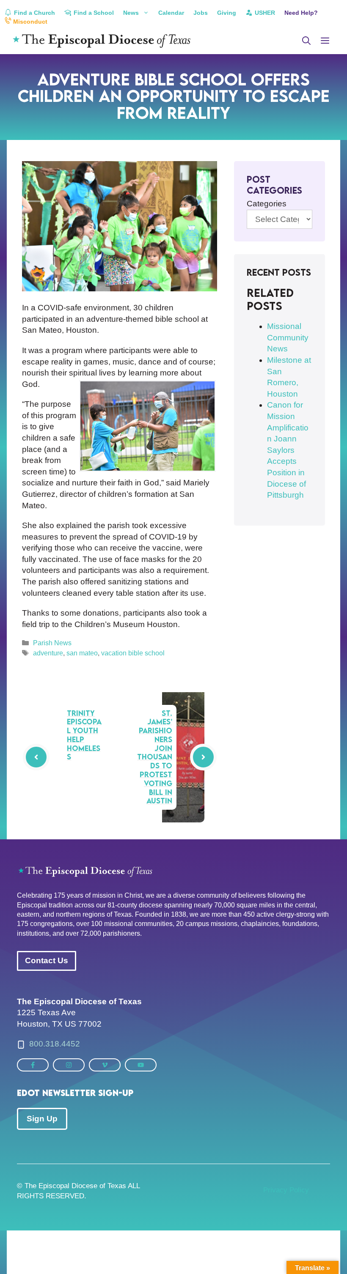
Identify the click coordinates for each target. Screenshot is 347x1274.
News (131, 12)
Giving (226, 12)
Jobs (200, 12)
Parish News (52, 643)
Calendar (171, 12)
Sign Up (42, 1118)
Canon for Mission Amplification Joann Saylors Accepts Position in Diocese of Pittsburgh (287, 449)
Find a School (93, 12)
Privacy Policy (286, 1190)
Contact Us (46, 960)
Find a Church (33, 12)
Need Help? (301, 12)
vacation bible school (133, 653)
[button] (306, 41)
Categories (266, 203)
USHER (264, 12)
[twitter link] (33, 1064)
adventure (48, 653)
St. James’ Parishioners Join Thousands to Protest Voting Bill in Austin (154, 757)
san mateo (82, 653)
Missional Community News (287, 337)
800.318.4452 (54, 1043)
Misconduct (29, 21)
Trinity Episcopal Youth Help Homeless (84, 735)
